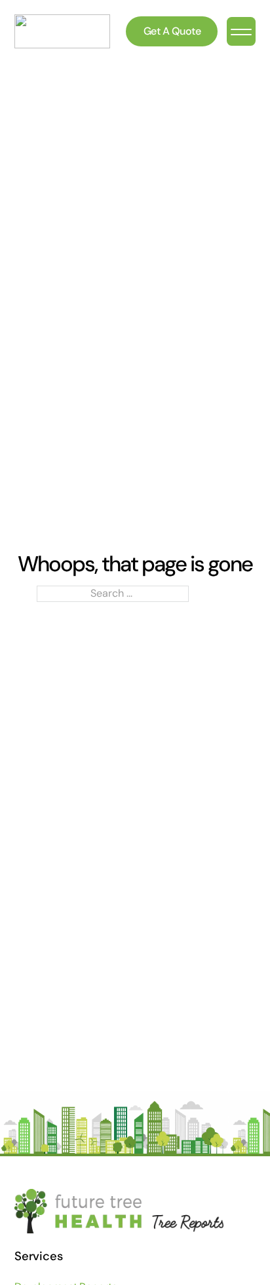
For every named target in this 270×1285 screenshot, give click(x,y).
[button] (241, 31)
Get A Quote (172, 31)
